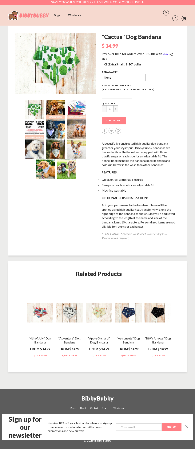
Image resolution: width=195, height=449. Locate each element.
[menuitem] (59, 15)
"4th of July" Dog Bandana (40, 340)
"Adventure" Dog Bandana (69, 340)
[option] (55, 63)
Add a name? (109, 72)
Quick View (40, 355)
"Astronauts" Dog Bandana (128, 340)
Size (104, 58)
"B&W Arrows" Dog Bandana (158, 340)
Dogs (57, 15)
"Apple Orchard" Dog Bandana (99, 340)
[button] (114, 120)
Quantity (108, 103)
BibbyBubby (97, 398)
